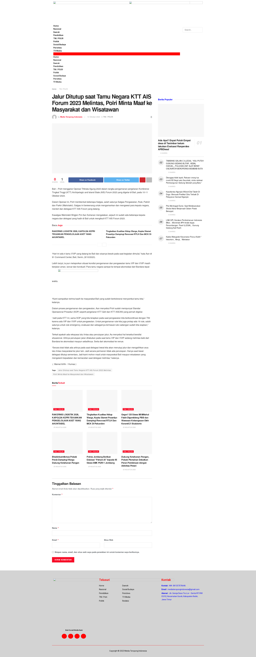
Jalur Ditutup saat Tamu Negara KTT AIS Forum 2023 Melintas (84, 370)
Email (55, 540)
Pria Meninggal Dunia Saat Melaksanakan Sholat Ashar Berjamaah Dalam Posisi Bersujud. (183, 208)
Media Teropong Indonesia (71, 117)
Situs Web (108, 540)
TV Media (57, 51)
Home (56, 26)
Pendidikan (58, 35)
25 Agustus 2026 (59, 427)
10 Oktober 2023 (93, 117)
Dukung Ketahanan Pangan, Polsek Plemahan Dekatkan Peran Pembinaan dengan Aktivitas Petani (135, 461)
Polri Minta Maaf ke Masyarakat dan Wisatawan (73, 374)
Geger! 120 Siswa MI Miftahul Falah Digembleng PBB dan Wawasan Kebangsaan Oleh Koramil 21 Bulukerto (135, 419)
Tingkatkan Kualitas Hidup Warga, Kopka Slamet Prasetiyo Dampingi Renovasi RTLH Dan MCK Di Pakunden (128, 234)
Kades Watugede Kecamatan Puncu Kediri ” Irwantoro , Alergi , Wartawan (183, 238)
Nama (55, 528)
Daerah (56, 32)
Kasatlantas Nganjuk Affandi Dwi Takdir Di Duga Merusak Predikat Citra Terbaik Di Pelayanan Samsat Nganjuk (183, 194)
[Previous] (100, 245)
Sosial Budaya (59, 44)
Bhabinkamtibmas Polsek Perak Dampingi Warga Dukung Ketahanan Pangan (65, 459)
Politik (56, 41)
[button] (116, 53)
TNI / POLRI (58, 38)
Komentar (57, 494)
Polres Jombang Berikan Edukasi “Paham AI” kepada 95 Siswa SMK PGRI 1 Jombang (102, 459)
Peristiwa (57, 48)
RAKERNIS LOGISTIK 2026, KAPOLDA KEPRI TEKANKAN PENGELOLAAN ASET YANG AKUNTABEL (73, 234)
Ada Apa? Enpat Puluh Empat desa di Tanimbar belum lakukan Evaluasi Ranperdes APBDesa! (174, 145)
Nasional (57, 29)
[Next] (104, 245)
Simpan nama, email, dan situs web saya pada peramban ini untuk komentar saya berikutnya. (97, 552)
